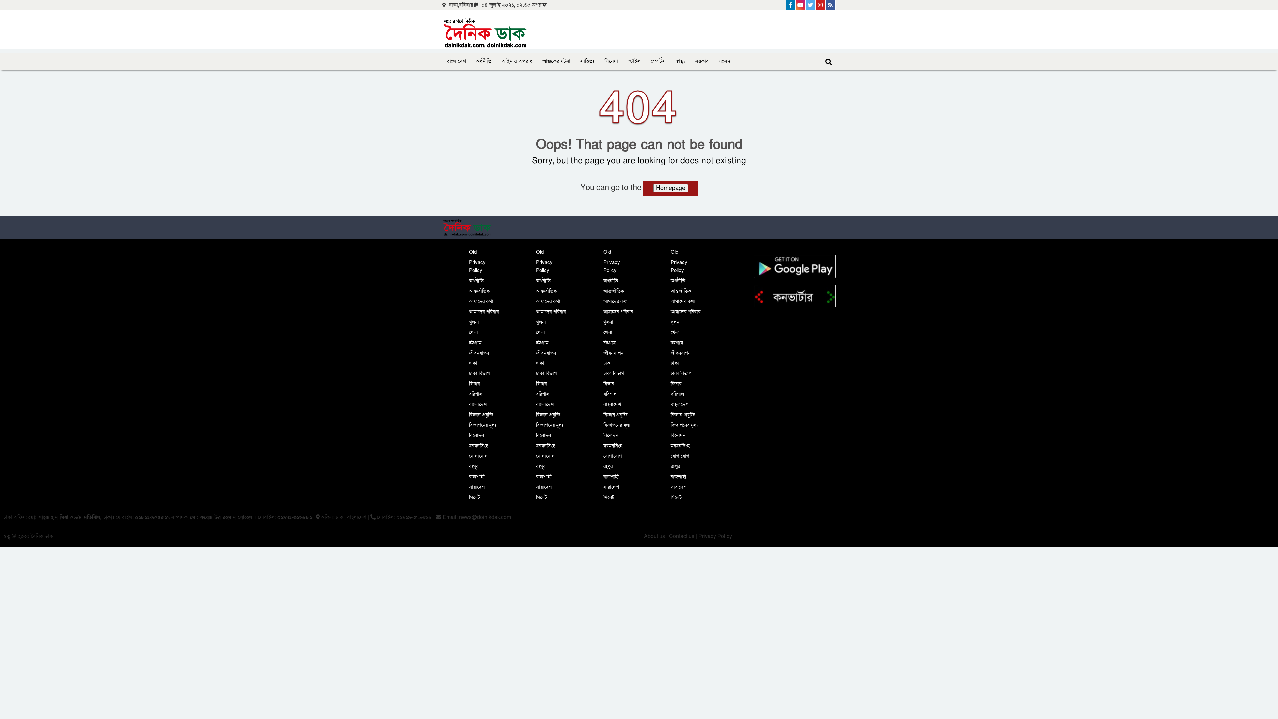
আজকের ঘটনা (556, 61)
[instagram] (821, 5)
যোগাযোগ (478, 456)
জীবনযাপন (479, 353)
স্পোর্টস (658, 61)
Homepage (670, 188)
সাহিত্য (587, 61)
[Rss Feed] (831, 5)
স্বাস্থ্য (680, 61)
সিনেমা (611, 61)
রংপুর (473, 466)
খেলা (473, 332)
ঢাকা (473, 363)
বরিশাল (475, 394)
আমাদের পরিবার (484, 311)
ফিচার (474, 383)
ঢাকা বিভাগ (479, 373)
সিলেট (474, 497)
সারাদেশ (477, 487)
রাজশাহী (477, 476)
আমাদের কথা (481, 301)
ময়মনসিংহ (478, 445)
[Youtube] (801, 5)
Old (473, 252)
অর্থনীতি (484, 61)
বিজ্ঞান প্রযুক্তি (481, 414)
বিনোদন (476, 435)
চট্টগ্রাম (475, 342)
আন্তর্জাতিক (479, 291)
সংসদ (724, 61)
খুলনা (474, 322)
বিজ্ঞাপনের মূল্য (482, 425)
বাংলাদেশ (456, 61)
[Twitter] (811, 5)
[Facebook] (791, 5)
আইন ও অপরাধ (517, 61)
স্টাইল (634, 61)
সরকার (702, 61)
